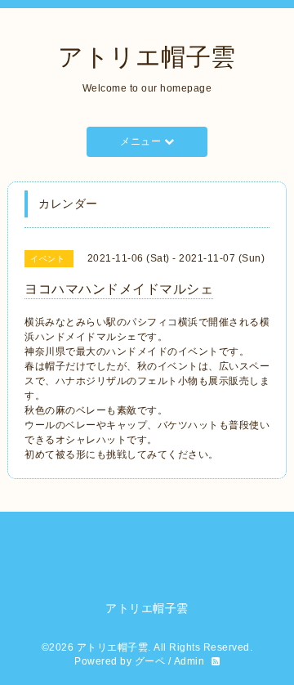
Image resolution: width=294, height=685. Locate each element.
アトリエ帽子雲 (147, 56)
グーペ (150, 661)
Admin (189, 661)
